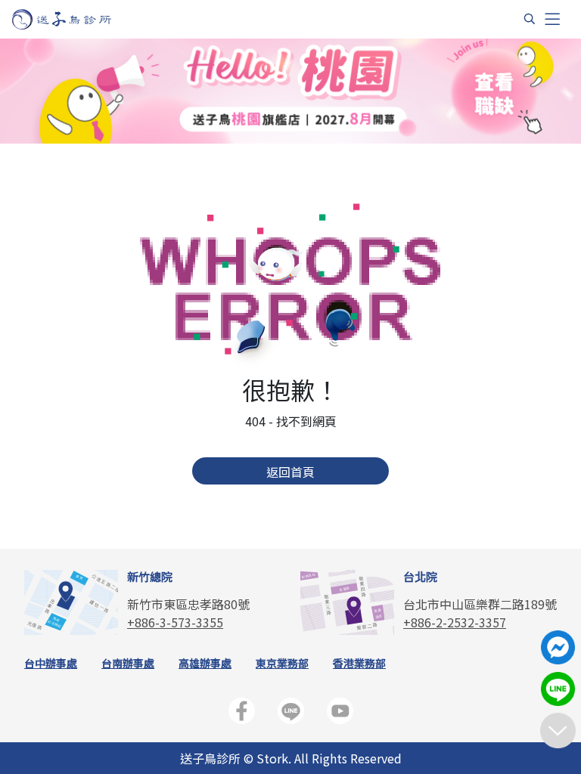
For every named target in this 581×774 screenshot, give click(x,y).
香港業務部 (359, 662)
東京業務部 (282, 662)
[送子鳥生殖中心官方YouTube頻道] (340, 714)
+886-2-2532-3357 (454, 622)
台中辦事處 (50, 662)
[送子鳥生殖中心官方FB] (241, 714)
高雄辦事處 (205, 662)
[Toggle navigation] (552, 19)
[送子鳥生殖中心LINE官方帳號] (291, 714)
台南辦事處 (127, 662)
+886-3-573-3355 (175, 622)
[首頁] (76, 19)
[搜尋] (530, 19)
